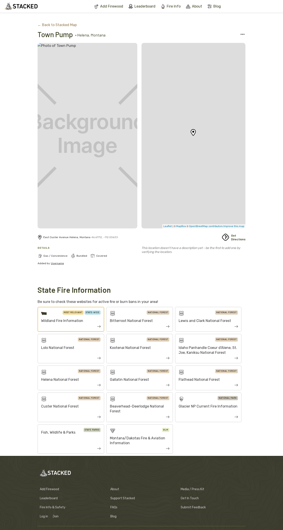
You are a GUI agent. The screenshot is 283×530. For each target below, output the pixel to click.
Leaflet (167, 226)
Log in (44, 516)
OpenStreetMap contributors (206, 226)
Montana (98, 35)
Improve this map (233, 226)
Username (57, 263)
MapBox (181, 226)
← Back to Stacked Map (57, 25)
